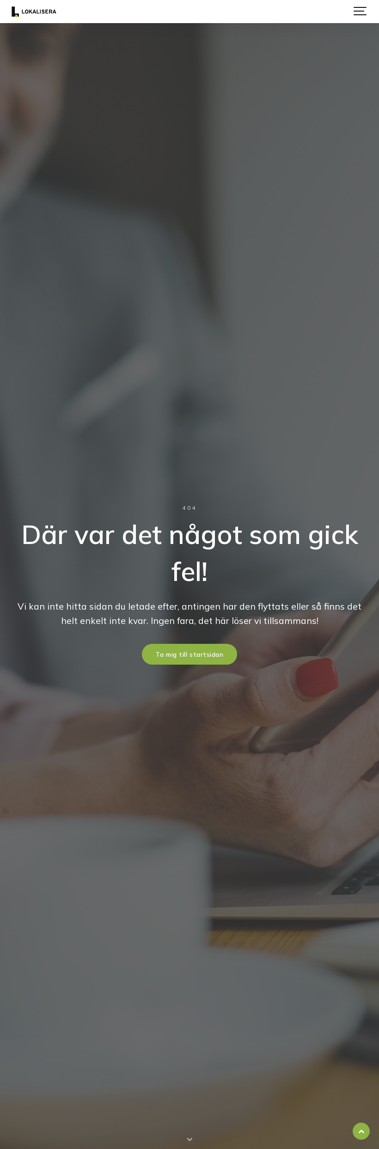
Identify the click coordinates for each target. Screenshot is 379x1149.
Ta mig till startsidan (189, 654)
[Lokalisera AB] (34, 11)
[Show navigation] (360, 11)
